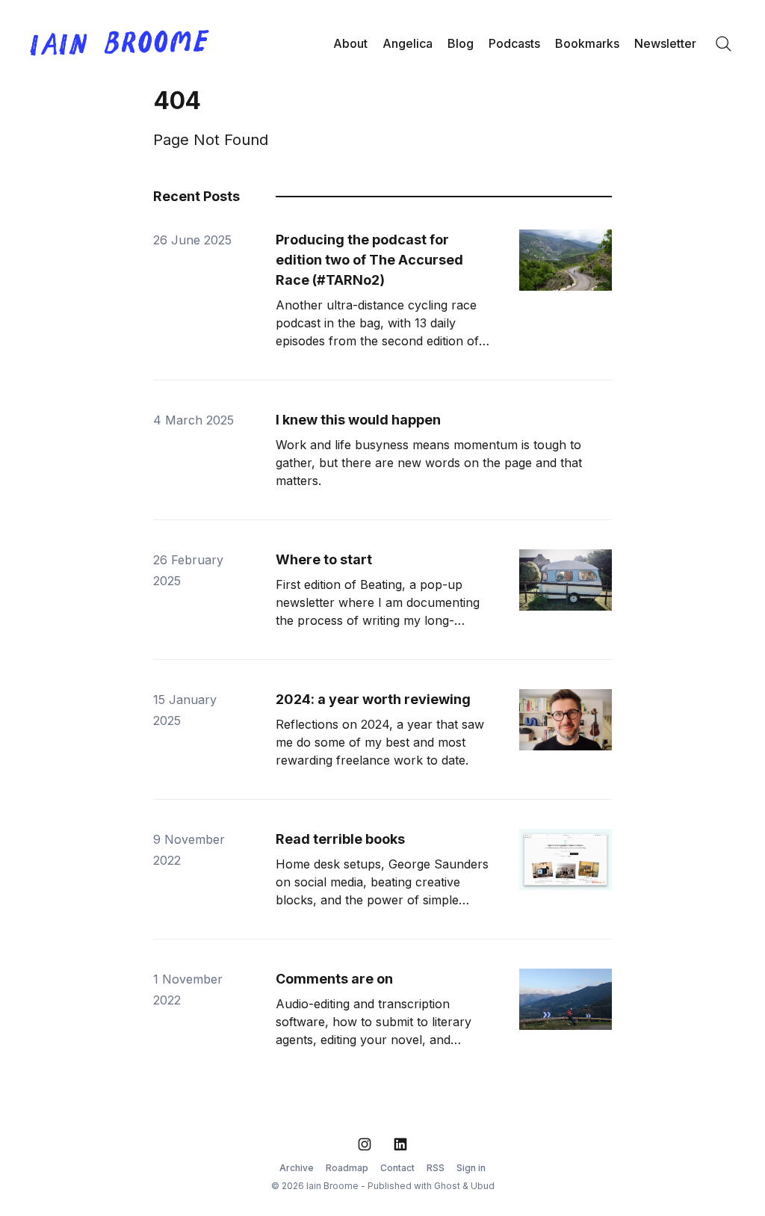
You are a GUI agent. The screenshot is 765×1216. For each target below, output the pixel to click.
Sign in (471, 1167)
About (350, 43)
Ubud (483, 1185)
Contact (397, 1167)
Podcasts (514, 43)
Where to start (324, 559)
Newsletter (665, 43)
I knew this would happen (358, 420)
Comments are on (334, 979)
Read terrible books (340, 839)
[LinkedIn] (400, 1144)
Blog (460, 43)
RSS (436, 1167)
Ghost (447, 1185)
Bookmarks (587, 43)
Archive (296, 1167)
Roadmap (347, 1167)
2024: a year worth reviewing (373, 699)
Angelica (407, 43)
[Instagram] (365, 1144)
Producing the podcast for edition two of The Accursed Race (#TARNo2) (369, 260)
